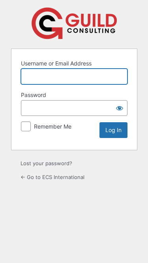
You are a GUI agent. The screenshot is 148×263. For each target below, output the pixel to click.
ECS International (74, 23)
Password (33, 94)
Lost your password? (46, 163)
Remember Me (52, 126)
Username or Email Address (56, 63)
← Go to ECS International (52, 177)
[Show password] (119, 108)
